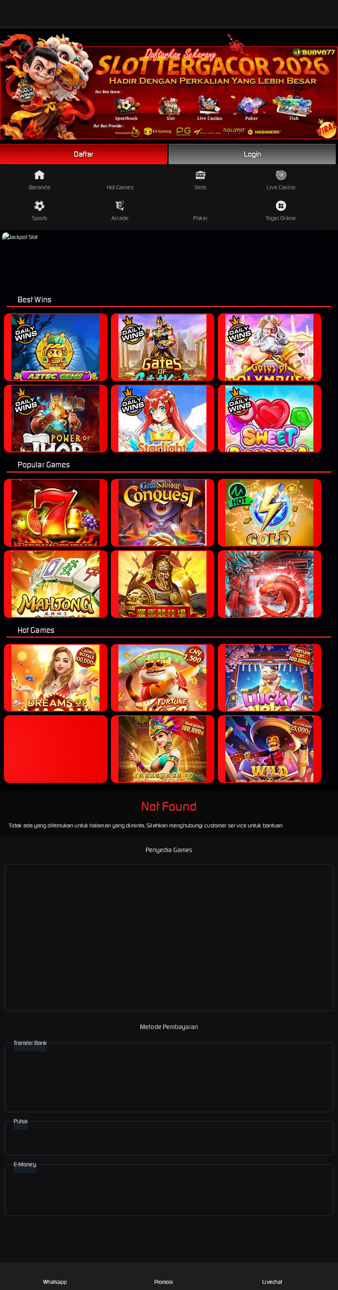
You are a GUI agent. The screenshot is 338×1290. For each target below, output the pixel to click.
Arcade (120, 218)
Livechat (272, 1282)
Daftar (83, 154)
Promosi (163, 1282)
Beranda (39, 187)
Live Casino (281, 187)
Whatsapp (55, 1282)
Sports (40, 218)
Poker (200, 218)
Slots (200, 187)
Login (252, 154)
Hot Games (120, 187)
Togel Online (281, 218)
